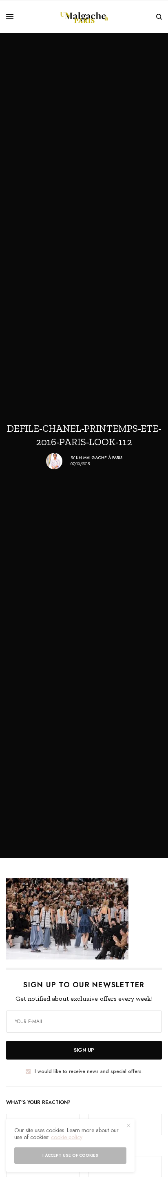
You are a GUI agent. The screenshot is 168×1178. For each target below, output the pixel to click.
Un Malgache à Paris (99, 458)
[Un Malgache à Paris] (84, 17)
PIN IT (88, 918)
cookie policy (66, 1137)
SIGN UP (84, 1050)
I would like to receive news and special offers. (89, 1071)
